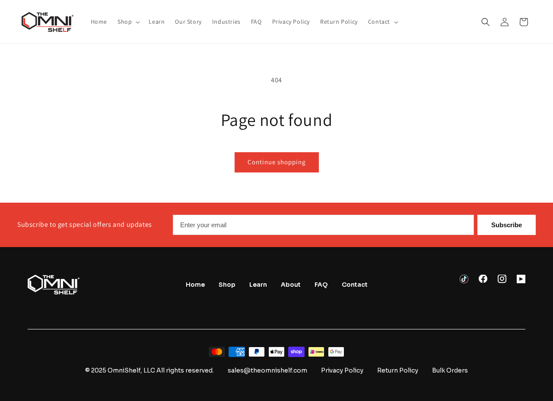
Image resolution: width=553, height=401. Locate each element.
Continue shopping (277, 162)
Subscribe (506, 225)
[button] (127, 22)
